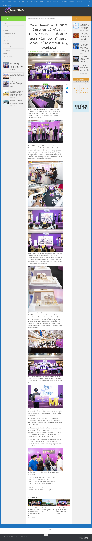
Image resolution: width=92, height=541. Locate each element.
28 (83, 92)
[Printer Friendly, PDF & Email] (45, 84)
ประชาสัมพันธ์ (63, 1)
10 (74, 88)
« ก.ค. (74, 97)
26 (78, 92)
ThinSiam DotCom (33, 51)
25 (76, 92)
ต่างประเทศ (72, 1)
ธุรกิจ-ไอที (21, 1)
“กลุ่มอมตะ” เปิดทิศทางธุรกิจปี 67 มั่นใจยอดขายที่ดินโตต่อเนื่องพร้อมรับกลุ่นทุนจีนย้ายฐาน (34, 511)
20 (81, 90)
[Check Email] (85, 538)
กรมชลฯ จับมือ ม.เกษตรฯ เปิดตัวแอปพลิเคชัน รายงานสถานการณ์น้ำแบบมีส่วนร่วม (16, 102)
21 (83, 90)
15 (85, 88)
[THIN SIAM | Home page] (14, 10)
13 (81, 88)
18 (76, 90)
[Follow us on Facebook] (80, 538)
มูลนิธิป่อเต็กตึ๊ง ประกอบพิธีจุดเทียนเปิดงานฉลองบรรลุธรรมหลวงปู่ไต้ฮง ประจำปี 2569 (84, 36)
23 (87, 90)
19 (78, 90)
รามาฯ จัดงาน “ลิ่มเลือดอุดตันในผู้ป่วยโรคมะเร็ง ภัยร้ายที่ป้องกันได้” (17, 75)
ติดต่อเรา (79, 1)
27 (81, 92)
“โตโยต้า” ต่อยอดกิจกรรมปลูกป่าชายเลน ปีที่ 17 (48, 509)
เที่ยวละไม (55, 1)
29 (85, 92)
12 (78, 88)
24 (74, 92)
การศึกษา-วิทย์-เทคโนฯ (32, 1)
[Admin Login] (87, 538)
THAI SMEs (42, 1)
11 (76, 88)
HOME (4, 1)
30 (87, 92)
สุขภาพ (49, 1)
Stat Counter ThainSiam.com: (42, 530)
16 (87, 88)
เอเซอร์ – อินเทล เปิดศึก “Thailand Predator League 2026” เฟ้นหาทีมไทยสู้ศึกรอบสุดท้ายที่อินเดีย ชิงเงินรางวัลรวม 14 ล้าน (16, 66)
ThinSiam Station (6, 5)
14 (83, 88)
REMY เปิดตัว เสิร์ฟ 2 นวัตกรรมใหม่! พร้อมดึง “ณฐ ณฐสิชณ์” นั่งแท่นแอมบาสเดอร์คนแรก (84, 69)
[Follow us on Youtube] (82, 538)
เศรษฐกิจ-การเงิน (12, 1)
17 (74, 90)
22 (85, 90)
